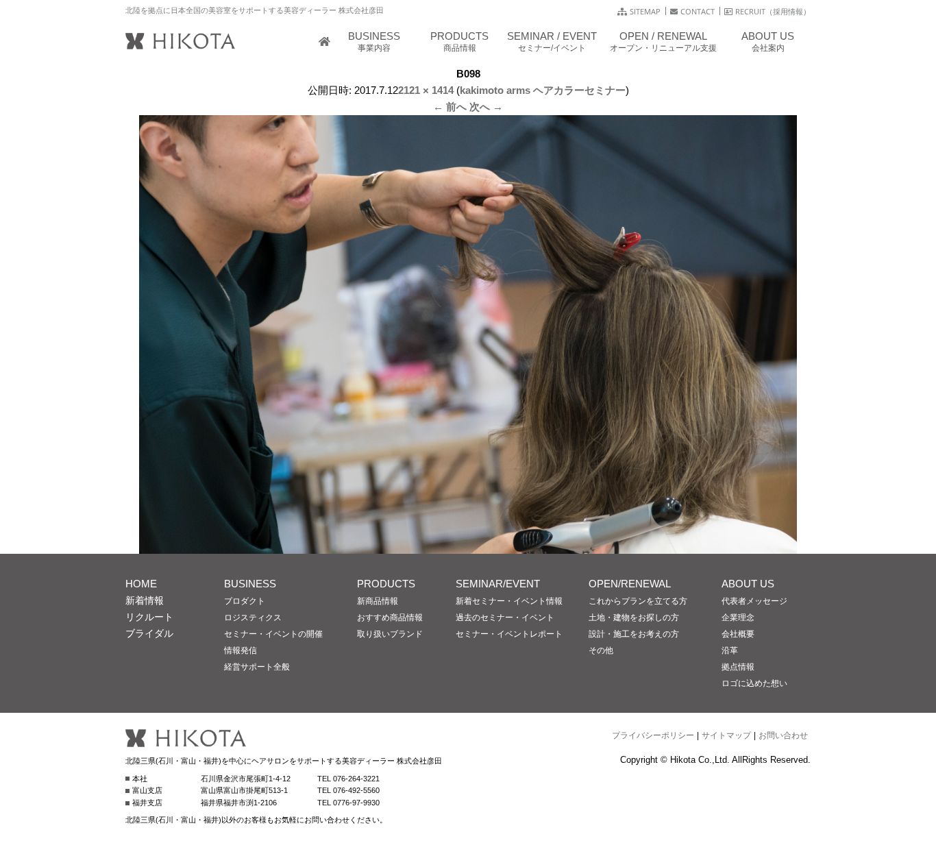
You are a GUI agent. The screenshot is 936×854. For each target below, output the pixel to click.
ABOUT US (748, 583)
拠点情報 (738, 667)
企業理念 (738, 617)
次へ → (486, 106)
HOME (141, 583)
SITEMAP (645, 11)
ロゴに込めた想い (754, 683)
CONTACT (697, 11)
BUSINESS (250, 583)
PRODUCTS (386, 583)
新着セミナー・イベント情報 (509, 601)
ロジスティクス (253, 617)
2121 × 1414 (426, 90)
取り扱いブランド (390, 634)
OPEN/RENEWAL (630, 583)
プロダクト (244, 601)
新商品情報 (377, 601)
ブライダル (149, 633)
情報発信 (240, 650)
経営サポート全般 (257, 667)
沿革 (730, 650)
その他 (601, 650)
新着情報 (144, 600)
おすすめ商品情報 (390, 617)
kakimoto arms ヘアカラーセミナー (543, 90)
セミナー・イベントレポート (509, 634)
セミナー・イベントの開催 (273, 634)
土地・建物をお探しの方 (634, 617)
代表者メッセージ (754, 601)
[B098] (468, 545)
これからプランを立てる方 (638, 601)
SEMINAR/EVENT (498, 583)
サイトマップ (726, 735)
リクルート (149, 616)
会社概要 (738, 634)
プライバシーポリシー (653, 735)
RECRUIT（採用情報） (773, 11)
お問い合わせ (783, 735)
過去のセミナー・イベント (505, 617)
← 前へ (450, 106)
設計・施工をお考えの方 (634, 634)
